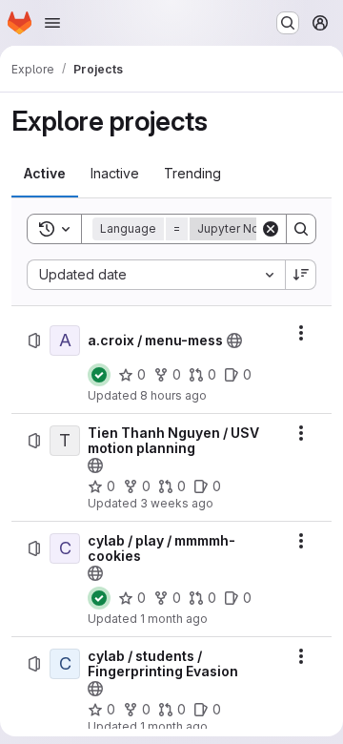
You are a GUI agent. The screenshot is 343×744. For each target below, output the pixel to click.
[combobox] (156, 274)
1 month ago (174, 618)
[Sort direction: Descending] (301, 274)
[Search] (301, 229)
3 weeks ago (176, 503)
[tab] (44, 173)
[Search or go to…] (287, 22)
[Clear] (270, 228)
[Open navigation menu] (52, 23)
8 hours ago (173, 395)
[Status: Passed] (99, 374)
